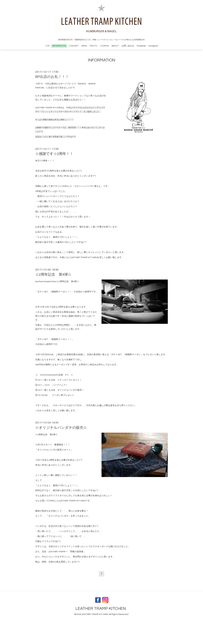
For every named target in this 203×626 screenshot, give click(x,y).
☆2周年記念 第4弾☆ (53, 274)
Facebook (141, 46)
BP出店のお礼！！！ (52, 77)
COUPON (104, 46)
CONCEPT (74, 46)
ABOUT (115, 46)
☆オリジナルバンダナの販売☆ (61, 427)
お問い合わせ (128, 46)
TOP (47, 46)
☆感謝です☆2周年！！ (54, 154)
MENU (84, 46)
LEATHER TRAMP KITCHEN (101, 608)
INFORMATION (59, 46)
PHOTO (93, 46)
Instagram (153, 46)
